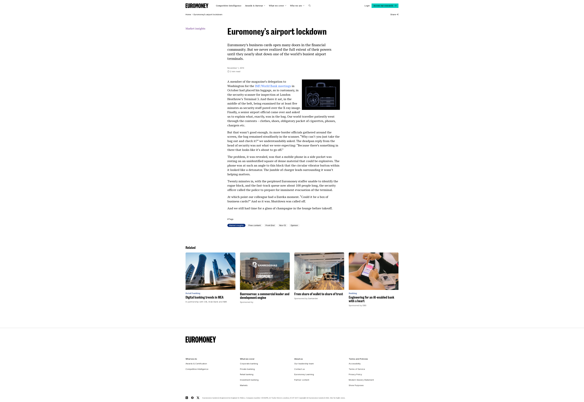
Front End (270, 225)
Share (393, 14)
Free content (255, 225)
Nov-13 (282, 225)
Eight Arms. (340, 398)
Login (367, 5)
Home (188, 14)
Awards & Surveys (254, 6)
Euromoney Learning (304, 374)
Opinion (294, 225)
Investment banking (249, 380)
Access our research (383, 5)
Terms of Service (357, 369)
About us (298, 359)
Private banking (247, 369)
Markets (244, 385)
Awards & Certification (196, 363)
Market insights (195, 28)
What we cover (276, 6)
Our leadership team (304, 363)
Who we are (296, 6)
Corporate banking (249, 363)
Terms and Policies (358, 359)
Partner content (301, 380)
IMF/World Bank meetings (273, 86)
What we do (191, 359)
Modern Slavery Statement (361, 380)
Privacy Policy (355, 374)
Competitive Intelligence (228, 6)
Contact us (299, 369)
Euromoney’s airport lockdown (208, 14)
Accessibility (355, 363)
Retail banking (246, 374)
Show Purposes (356, 385)
